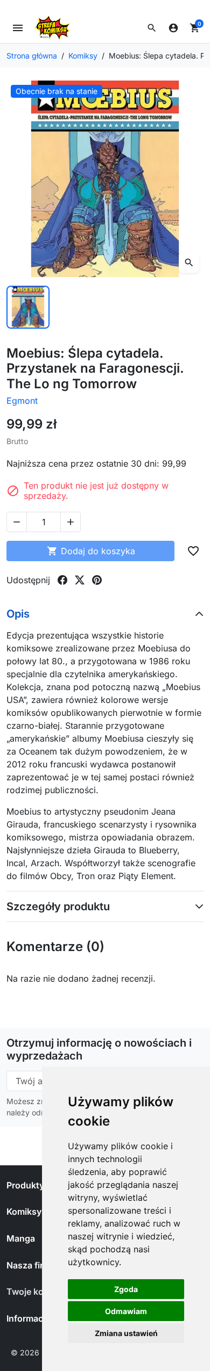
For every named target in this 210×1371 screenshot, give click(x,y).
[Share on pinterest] (97, 580)
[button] (151, 28)
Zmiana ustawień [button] (126, 1333)
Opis (18, 613)
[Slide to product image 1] (28, 307)
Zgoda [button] (126, 1289)
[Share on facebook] (62, 580)
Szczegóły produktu (58, 906)
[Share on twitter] (80, 580)
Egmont (22, 400)
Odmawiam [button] (126, 1311)
